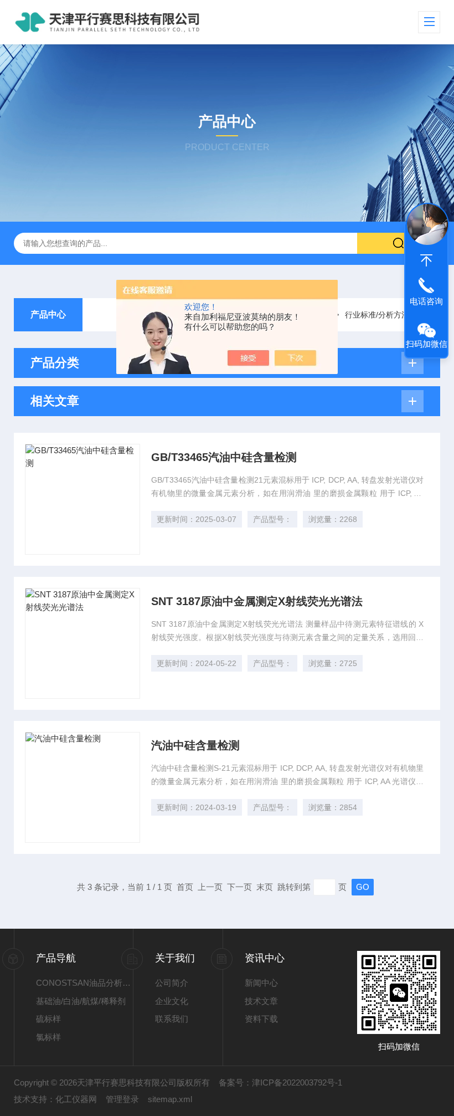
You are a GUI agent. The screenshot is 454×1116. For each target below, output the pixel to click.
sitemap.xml (170, 1099)
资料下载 (261, 1018)
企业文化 (171, 1001)
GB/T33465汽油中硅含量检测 (224, 457)
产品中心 (48, 314)
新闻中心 (261, 982)
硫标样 (48, 1018)
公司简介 (171, 982)
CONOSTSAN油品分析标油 (84, 982)
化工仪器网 (76, 1099)
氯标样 (48, 1037)
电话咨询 (426, 301)
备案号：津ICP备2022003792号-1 (280, 1082)
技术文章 (261, 1001)
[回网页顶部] (426, 260)
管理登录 (122, 1099)
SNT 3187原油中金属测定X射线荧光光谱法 (257, 601)
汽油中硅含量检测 (195, 745)
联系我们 (171, 1018)
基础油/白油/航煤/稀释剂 (81, 1001)
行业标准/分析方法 (377, 314)
